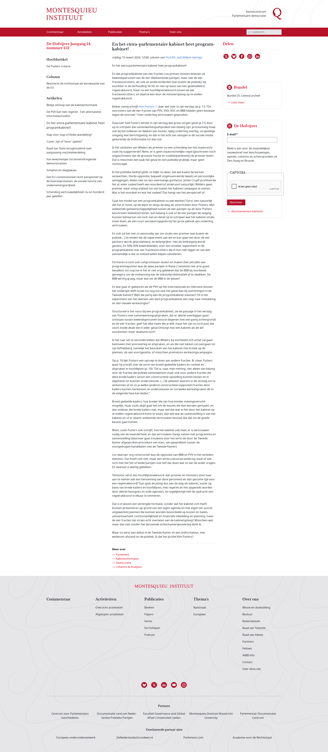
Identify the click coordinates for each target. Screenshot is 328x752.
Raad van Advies (252, 635)
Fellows (247, 649)
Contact (247, 662)
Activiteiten (106, 599)
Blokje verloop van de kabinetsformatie (71, 105)
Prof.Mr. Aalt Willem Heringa (183, 57)
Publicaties (154, 599)
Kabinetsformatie (127, 559)
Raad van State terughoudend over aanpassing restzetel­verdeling (69, 150)
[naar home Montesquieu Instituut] (71, 14)
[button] (144, 685)
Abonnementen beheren (247, 211)
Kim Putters (146, 107)
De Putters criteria (58, 66)
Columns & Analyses (129, 567)
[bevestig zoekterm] (249, 32)
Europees (199, 614)
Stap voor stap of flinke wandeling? (69, 135)
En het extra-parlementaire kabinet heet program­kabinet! (75, 125)
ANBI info (248, 655)
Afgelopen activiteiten (109, 614)
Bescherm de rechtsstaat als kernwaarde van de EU (75, 86)
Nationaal (199, 608)
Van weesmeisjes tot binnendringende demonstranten (71, 161)
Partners (248, 642)
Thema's (201, 599)
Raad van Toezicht (254, 628)
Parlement (122, 555)
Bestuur (247, 614)
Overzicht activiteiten (109, 608)
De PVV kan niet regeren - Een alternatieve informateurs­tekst (73, 114)
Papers (148, 614)
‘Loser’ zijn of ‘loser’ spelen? (64, 142)
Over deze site (251, 669)
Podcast (149, 635)
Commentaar (58, 599)
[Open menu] (101, 32)
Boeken (149, 608)
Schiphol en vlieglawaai (61, 170)
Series (148, 621)
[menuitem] (57, 32)
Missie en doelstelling (256, 608)
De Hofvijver (152, 628)
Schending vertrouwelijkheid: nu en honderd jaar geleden (75, 194)
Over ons (250, 599)
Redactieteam (251, 621)
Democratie (123, 563)
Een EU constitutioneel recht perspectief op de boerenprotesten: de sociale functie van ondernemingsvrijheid (74, 181)
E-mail (231, 134)
